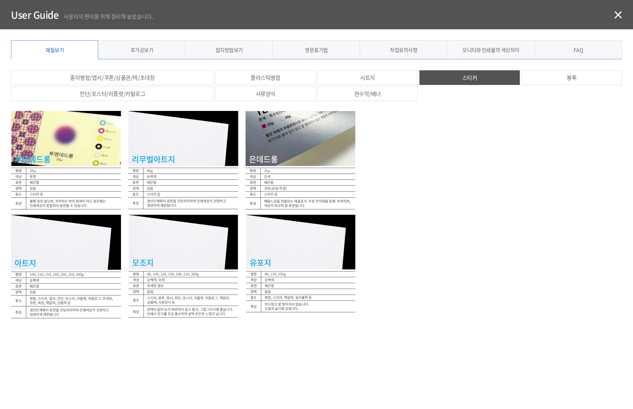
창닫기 (617, 14)
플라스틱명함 (265, 78)
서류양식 (265, 94)
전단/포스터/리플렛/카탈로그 (112, 94)
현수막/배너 (367, 94)
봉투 (572, 78)
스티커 (469, 78)
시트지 (367, 78)
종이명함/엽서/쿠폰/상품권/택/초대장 (112, 78)
